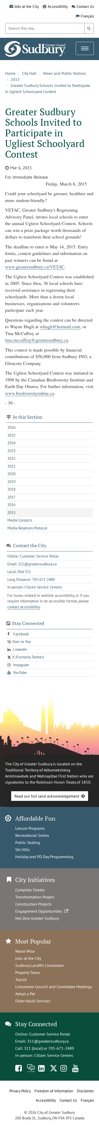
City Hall (29, 73)
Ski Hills (22, 849)
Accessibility (58, 6)
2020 (11, 473)
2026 (11, 427)
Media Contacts (19, 520)
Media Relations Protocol (27, 528)
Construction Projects (33, 904)
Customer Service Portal (49, 1034)
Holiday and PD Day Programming (44, 856)
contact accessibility (23, 606)
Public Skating (27, 842)
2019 (11, 481)
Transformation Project (34, 896)
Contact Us (85, 6)
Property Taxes (27, 972)
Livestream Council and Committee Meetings (53, 986)
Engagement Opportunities (39, 911)
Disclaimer (85, 1091)
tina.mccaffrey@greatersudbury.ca (36, 340)
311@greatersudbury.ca (48, 1041)
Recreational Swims (32, 835)
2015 (15, 79)
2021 (11, 466)
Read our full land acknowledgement (46, 796)
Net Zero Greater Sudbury (37, 918)
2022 (11, 458)
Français (87, 16)
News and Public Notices (64, 73)
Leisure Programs (30, 828)
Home (10, 73)
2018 (11, 489)
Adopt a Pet (25, 993)
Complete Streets (30, 889)
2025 (11, 435)
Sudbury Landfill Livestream (39, 965)
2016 (11, 504)
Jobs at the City (26, 6)
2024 (11, 442)
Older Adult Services (32, 1000)
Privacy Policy (20, 1091)
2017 (11, 497)
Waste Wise (25, 951)
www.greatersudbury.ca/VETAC (34, 267)
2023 (11, 450)
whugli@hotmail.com (60, 326)
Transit (21, 979)
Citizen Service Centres (53, 1055)
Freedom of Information (54, 1091)
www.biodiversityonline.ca (29, 393)
